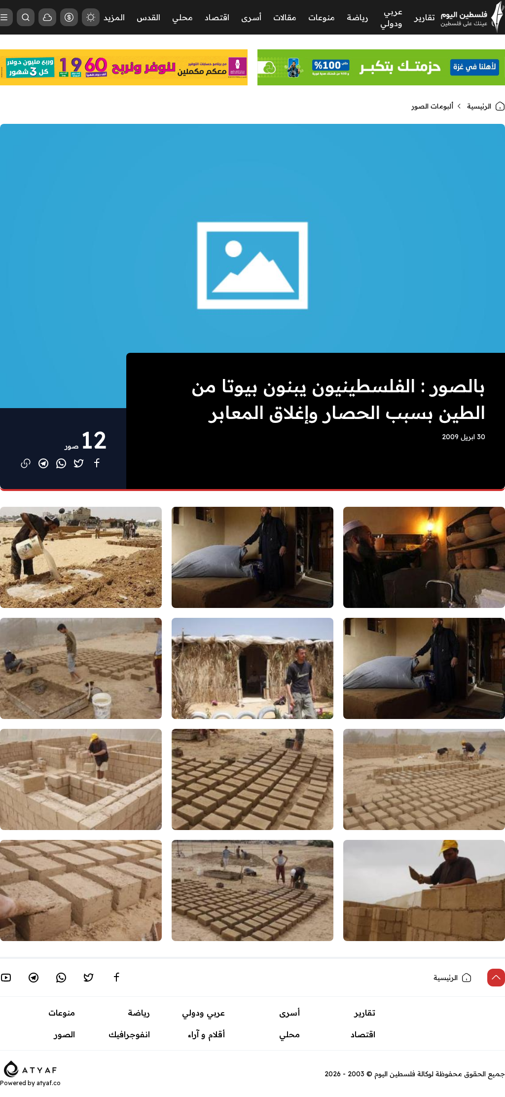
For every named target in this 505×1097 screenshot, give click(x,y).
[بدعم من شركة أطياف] (30, 1068)
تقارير (424, 17)
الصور (64, 1034)
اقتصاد (217, 17)
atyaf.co (48, 1083)
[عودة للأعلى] (496, 977)
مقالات (284, 17)
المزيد (114, 17)
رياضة (357, 17)
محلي (182, 17)
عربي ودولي (203, 1013)
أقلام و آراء (206, 1034)
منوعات (321, 17)
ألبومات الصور (432, 106)
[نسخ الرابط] (26, 463)
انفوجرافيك (129, 1034)
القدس (148, 17)
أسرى (251, 17)
